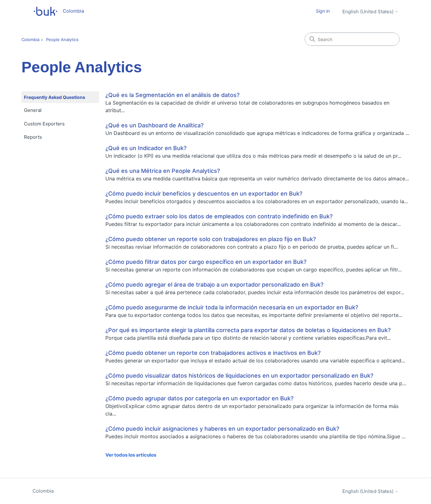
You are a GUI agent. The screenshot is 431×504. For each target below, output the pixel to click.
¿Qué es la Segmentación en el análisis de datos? (172, 95)
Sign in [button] (323, 11)
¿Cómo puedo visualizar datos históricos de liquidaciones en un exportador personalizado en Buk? (239, 375)
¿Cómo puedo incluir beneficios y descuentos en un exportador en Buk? (203, 193)
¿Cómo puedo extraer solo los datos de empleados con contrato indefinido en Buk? (219, 216)
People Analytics (62, 39)
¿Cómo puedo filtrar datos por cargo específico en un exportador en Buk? (205, 261)
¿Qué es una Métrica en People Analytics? (162, 170)
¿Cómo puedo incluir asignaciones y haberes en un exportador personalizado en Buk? (222, 428)
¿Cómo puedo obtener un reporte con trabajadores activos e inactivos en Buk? (213, 352)
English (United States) (368, 11)
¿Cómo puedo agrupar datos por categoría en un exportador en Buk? (199, 398)
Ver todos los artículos (130, 455)
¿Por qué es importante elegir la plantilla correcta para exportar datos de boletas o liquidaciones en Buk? (248, 330)
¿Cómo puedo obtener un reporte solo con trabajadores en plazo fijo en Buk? (210, 239)
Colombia (30, 39)
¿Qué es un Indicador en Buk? (145, 148)
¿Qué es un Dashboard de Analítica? (154, 125)
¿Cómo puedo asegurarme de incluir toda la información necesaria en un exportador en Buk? (231, 307)
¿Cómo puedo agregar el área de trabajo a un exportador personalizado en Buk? (214, 284)
